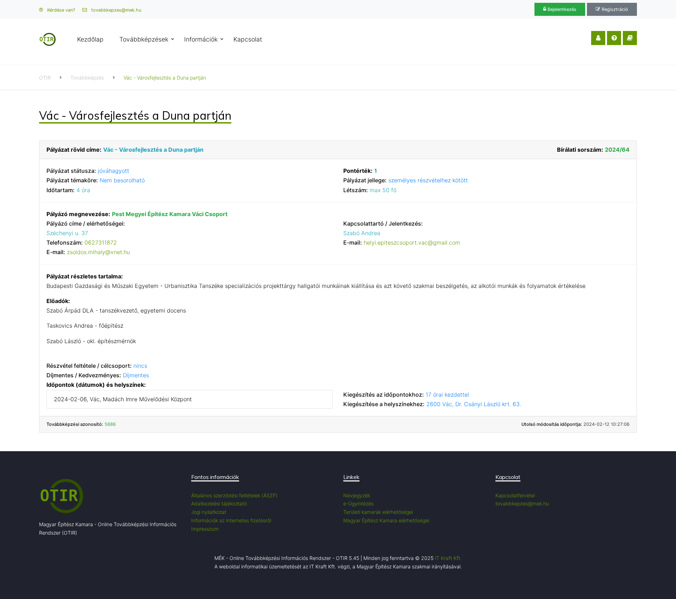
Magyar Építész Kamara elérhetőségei (386, 520)
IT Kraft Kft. (448, 558)
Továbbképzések (143, 39)
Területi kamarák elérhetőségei (378, 512)
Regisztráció (614, 9)
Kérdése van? (60, 10)
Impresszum (205, 529)
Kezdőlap (90, 39)
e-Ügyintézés (358, 503)
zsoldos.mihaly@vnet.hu (98, 252)
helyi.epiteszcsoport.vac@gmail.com (412, 242)
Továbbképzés (87, 78)
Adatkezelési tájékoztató (219, 503)
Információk (201, 39)
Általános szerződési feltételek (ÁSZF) (234, 495)
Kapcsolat (247, 39)
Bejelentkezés (561, 9)
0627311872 (100, 242)
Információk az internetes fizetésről (231, 520)
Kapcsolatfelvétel (515, 495)
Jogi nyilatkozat (208, 512)
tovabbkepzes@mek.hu (115, 10)
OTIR (45, 78)
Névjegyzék (356, 495)
